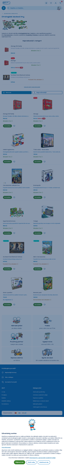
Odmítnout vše (43, 462)
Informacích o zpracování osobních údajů (43, 458)
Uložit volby (31, 462)
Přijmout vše (20, 462)
